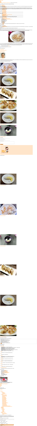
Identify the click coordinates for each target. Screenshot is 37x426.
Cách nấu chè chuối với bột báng (3, 124)
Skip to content (1, 0)
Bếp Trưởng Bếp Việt (4, 11)
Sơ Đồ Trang (3, 393)
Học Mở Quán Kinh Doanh (4, 405)
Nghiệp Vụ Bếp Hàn (4, 12)
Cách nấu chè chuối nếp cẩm (3, 136)
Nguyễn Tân (2, 5)
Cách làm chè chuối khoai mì (2, 74)
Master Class (3, 396)
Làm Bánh (4, 421)
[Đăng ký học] (5, 154)
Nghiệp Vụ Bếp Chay (4, 403)
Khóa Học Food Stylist (4, 402)
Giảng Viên (3, 392)
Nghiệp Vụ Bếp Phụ (4, 401)
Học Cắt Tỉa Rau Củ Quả (4, 404)
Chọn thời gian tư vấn (3, 341)
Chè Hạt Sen (3, 409)
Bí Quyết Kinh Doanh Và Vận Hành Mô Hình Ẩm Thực (7, 406)
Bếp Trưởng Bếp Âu (4, 10)
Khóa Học (2, 394)
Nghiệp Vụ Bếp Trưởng (4, 395)
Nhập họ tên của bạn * (3, 339)
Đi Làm (4, 423)
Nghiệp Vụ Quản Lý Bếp (4, 13)
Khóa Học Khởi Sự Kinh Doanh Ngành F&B (6, 18)
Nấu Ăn (1, 421)
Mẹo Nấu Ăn (2, 407)
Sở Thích (7, 423)
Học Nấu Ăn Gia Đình (4, 17)
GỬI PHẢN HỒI (1, 144)
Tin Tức (2, 412)
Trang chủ (1, 2)
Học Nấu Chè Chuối (8, 2)
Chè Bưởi (3, 411)
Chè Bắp (3, 410)
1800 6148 (1, 383)
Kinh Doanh (2, 423)
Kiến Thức (3, 408)
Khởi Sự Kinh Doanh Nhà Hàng (5, 15)
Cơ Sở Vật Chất (3, 5)
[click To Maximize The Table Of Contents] (1, 10)
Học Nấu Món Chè (4, 2)
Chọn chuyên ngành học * (3, 340)
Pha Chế (6, 421)
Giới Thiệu (2, 4)
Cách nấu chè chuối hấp (2, 99)
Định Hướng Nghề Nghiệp (4, 413)
